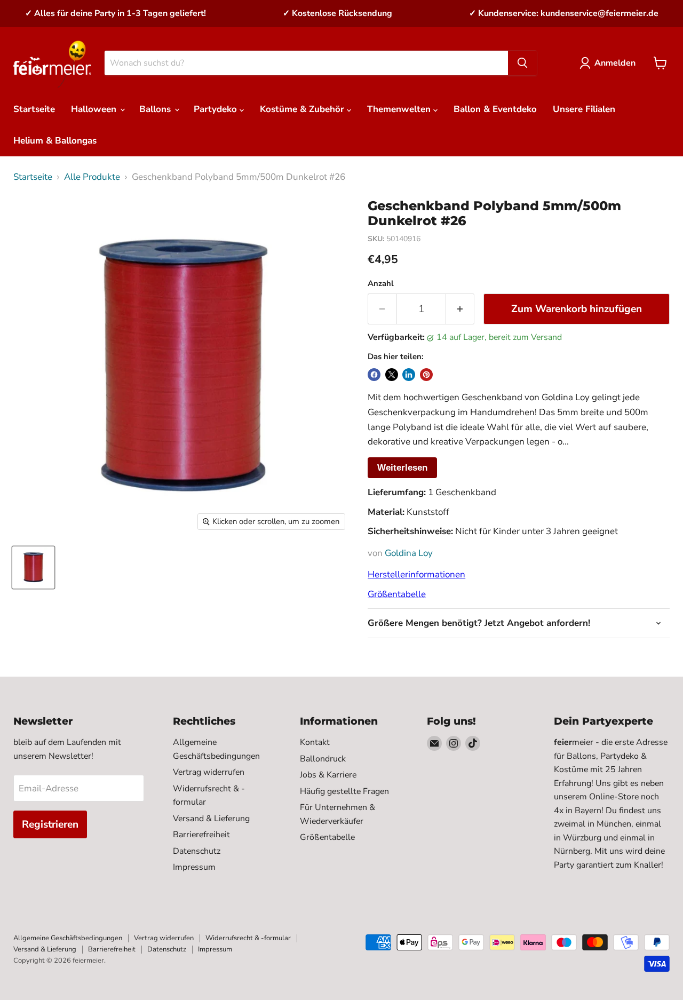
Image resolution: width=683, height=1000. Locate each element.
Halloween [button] (95, 109)
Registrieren (50, 824)
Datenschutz (196, 851)
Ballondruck (323, 759)
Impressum (194, 867)
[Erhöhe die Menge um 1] (460, 308)
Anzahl (381, 283)
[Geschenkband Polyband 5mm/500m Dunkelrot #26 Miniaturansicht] (33, 567)
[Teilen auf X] (391, 374)
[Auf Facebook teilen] (374, 374)
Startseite (34, 109)
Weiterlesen (402, 468)
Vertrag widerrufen (208, 772)
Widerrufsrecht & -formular (248, 938)
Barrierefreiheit (201, 834)
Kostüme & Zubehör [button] (303, 109)
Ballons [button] (156, 109)
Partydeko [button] (217, 109)
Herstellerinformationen (416, 574)
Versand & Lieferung (211, 818)
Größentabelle (397, 594)
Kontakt (315, 742)
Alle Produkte (92, 177)
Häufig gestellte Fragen (344, 791)
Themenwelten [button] (400, 109)
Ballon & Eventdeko (495, 109)
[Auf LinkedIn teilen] (408, 374)
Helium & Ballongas (55, 140)
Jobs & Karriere (328, 775)
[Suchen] (522, 63)
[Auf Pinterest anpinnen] (426, 374)
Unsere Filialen (584, 109)
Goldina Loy (409, 553)
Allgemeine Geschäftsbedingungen (67, 938)
